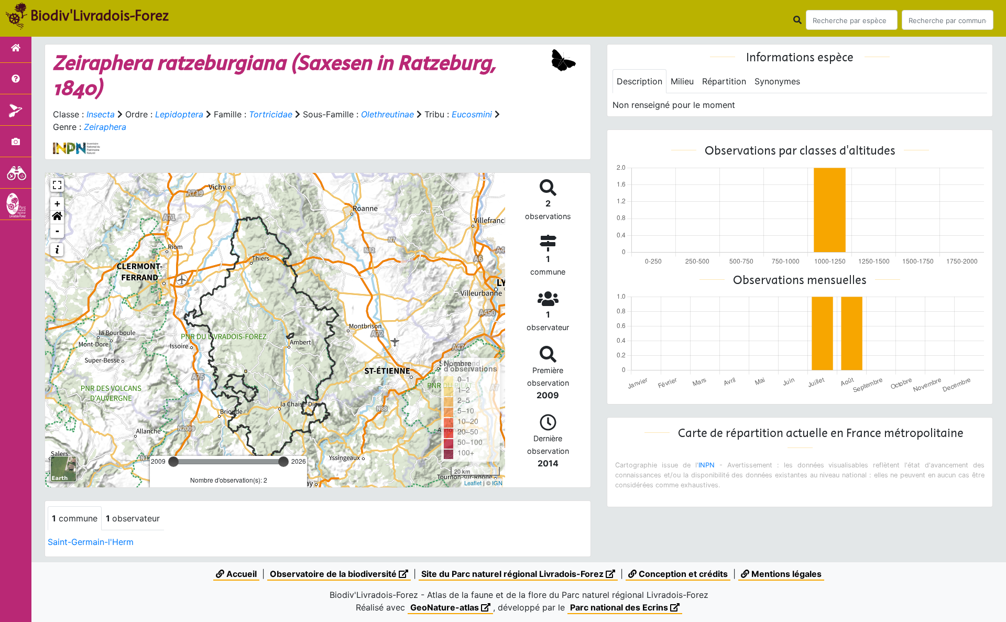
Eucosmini (472, 114)
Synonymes (777, 81)
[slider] (173, 461)
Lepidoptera (179, 114)
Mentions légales (785, 574)
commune (74, 518)
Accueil (240, 574)
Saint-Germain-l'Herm (91, 542)
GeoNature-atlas (445, 607)
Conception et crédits (682, 574)
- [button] (57, 230)
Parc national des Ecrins (620, 607)
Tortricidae (270, 114)
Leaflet (473, 482)
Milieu (682, 81)
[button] (57, 217)
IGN (497, 482)
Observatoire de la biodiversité (334, 574)
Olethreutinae (387, 114)
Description (639, 81)
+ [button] (57, 203)
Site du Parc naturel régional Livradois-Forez (513, 574)
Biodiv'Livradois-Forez (99, 15)
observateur (133, 518)
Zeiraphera (105, 127)
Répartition (724, 81)
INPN (706, 465)
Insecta (100, 114)
